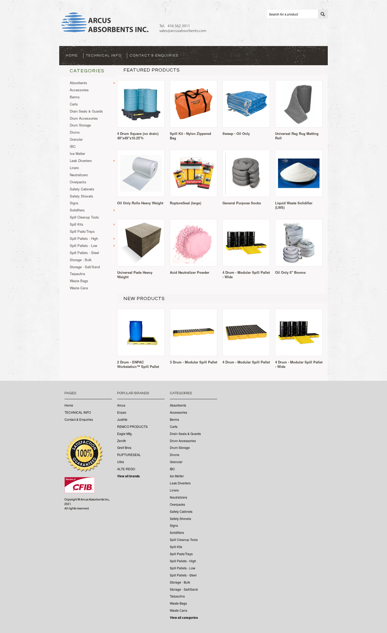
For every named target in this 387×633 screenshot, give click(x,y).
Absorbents (78, 83)
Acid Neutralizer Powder (189, 272)
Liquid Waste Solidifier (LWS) (293, 205)
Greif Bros (124, 447)
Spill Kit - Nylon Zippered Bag (190, 135)
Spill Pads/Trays (82, 231)
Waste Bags (79, 281)
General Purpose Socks (241, 202)
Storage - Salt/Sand (85, 267)
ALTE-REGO (126, 469)
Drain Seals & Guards (86, 111)
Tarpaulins (77, 274)
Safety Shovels (81, 196)
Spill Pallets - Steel (84, 253)
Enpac (121, 412)
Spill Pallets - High (84, 238)
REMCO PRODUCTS (132, 426)
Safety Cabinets (82, 189)
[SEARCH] (323, 14)
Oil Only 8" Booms (290, 272)
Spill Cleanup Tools (84, 217)
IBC (73, 146)
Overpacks (78, 182)
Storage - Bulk (81, 260)
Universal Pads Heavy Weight (134, 274)
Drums (75, 132)
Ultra (120, 462)
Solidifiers (77, 210)
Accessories (79, 90)
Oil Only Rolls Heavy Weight (140, 202)
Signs (74, 203)
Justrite (122, 419)
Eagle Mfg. (124, 434)
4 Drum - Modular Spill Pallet (246, 361)
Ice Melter (77, 153)
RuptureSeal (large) (185, 202)
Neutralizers (79, 175)
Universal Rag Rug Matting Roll (297, 135)
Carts (74, 104)
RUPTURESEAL (129, 455)
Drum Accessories (84, 118)
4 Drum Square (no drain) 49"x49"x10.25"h (137, 135)
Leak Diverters (81, 161)
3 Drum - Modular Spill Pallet (193, 361)
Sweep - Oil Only (236, 133)
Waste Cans (79, 288)
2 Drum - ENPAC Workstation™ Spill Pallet (138, 364)
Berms (75, 97)
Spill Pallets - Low (83, 246)
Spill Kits (76, 224)
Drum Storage (80, 125)
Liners (74, 168)
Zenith (121, 441)
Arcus (121, 405)
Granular (76, 139)
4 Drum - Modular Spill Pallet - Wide (246, 274)
